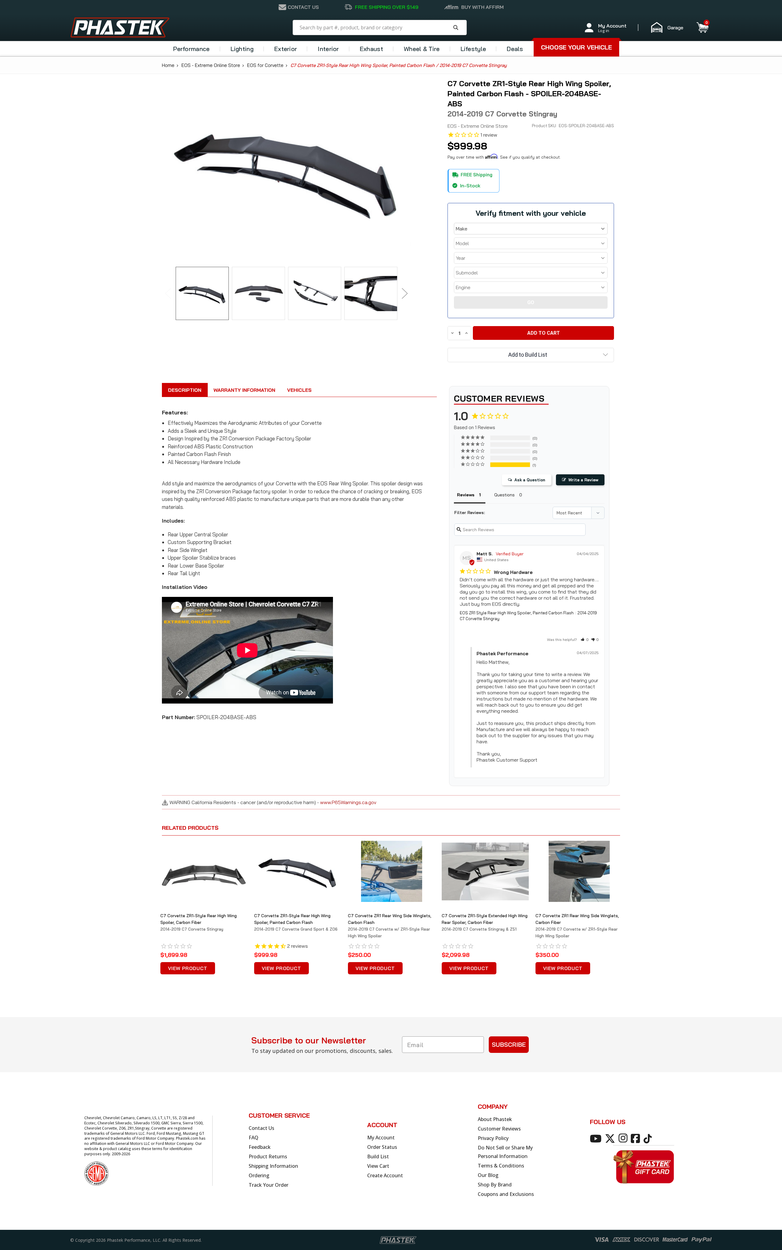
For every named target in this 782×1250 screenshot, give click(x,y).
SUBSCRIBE (509, 1044)
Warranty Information (244, 390)
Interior (328, 49)
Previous (168, 293)
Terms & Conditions (501, 1165)
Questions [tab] (504, 495)
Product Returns (268, 1156)
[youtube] (597, 1138)
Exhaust (371, 49)
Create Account (385, 1175)
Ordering (259, 1175)
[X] (611, 1138)
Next (405, 293)
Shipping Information (273, 1166)
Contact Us (261, 1128)
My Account (381, 1137)
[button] (670, 27)
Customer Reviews (499, 1128)
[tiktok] (648, 1138)
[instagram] (624, 1138)
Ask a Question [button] (529, 479)
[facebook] (636, 1138)
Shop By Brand (495, 1184)
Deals (515, 49)
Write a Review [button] (583, 479)
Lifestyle (473, 49)
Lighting (242, 49)
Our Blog (488, 1175)
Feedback (260, 1147)
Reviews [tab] (465, 495)
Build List (378, 1156)
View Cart (378, 1166)
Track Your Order (268, 1185)
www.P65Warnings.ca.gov (348, 802)
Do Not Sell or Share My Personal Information (505, 1152)
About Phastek (495, 1119)
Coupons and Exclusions (506, 1194)
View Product (187, 968)
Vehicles (299, 390)
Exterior (285, 49)
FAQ (253, 1137)
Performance (191, 49)
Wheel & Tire (422, 49)
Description (184, 390)
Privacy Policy (493, 1138)
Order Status (382, 1147)
